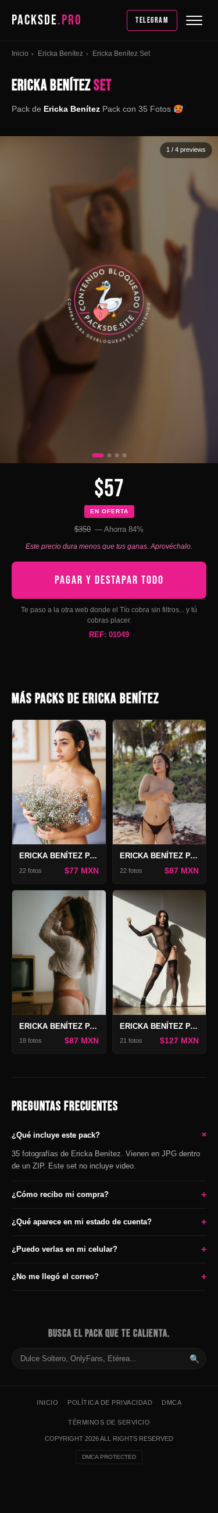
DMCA (171, 1402)
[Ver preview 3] (117, 455)
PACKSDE (47, 20)
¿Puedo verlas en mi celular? (109, 1249)
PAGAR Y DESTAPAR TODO (109, 580)
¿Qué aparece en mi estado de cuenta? (109, 1222)
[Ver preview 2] (109, 455)
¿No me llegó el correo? (109, 1276)
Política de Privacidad (109, 1402)
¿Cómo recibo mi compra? (109, 1194)
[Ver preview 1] (97, 455)
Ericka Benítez (60, 53)
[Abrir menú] (194, 20)
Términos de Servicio (109, 1422)
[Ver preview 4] (124, 455)
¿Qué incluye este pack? (109, 1134)
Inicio (20, 53)
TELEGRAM (152, 20)
